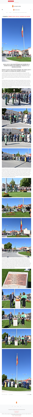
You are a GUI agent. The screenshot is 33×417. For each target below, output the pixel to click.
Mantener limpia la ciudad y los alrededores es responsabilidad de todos (18, 1)
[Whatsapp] (20, 406)
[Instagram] (18, 406)
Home (7, 12)
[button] (14, 1)
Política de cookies (16, 412)
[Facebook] (12, 406)
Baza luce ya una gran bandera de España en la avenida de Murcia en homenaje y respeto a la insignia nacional (16, 66)
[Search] (30, 10)
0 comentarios (11, 394)
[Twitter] (15, 406)
